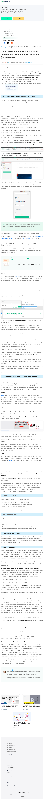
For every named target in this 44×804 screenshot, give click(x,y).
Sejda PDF (17, 276)
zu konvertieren (26, 238)
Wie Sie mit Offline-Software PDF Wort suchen (10, 27)
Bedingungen (9, 774)
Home (2, 46)
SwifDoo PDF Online (10, 747)
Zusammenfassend (8, 37)
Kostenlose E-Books (10, 765)
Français (30, 62)
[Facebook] (7, 785)
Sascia (8, 670)
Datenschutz (9, 778)
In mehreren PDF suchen (9, 35)
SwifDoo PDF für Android (11, 751)
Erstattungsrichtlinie (10, 776)
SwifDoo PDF (34, 113)
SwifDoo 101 (9, 763)
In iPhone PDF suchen (8, 33)
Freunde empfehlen (10, 767)
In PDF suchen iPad (8, 31)
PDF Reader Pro (27, 370)
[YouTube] (14, 785)
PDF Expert (20, 370)
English (26, 62)
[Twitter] (11, 785)
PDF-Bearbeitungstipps (11, 759)
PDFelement (37, 370)
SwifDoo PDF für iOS (11, 749)
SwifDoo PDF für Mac (11, 745)
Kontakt (8, 772)
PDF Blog (5, 46)
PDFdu (10, 460)
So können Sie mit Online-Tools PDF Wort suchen (10, 29)
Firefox (2, 395)
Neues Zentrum (10, 761)
